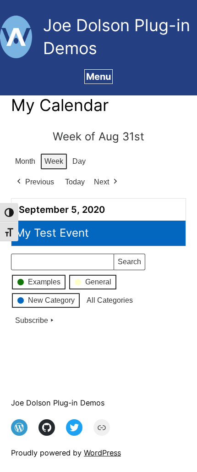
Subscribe (31, 320)
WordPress (102, 452)
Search (129, 264)
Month (25, 161)
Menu (98, 76)
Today (75, 182)
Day (79, 161)
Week (53, 161)
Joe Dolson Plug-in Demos (57, 402)
